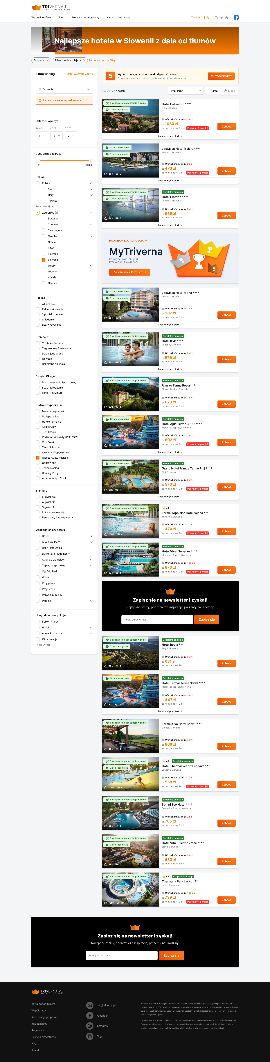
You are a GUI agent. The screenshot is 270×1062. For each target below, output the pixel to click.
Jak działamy (39, 1023)
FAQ (33, 1043)
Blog (61, 17)
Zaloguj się (221, 17)
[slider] (38, 161)
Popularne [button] (177, 90)
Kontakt (36, 1050)
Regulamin (37, 1030)
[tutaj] (187, 1028)
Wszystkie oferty (41, 17)
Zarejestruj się (200, 17)
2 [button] (54, 135)
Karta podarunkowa (118, 17)
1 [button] (39, 135)
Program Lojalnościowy (85, 17)
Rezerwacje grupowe (44, 1017)
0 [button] (69, 135)
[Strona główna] (55, 7)
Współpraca (38, 1010)
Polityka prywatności (43, 1036)
